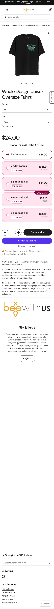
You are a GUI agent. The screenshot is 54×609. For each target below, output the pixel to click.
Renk (4, 116)
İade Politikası (7, 599)
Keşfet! (27, 358)
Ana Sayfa (5, 25)
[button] (8, 10)
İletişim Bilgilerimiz (9, 603)
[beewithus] (29, 9)
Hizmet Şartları (8, 589)
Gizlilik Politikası (8, 592)
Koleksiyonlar (17, 25)
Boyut (5, 104)
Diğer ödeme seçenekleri (27, 246)
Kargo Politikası (8, 596)
